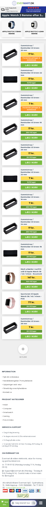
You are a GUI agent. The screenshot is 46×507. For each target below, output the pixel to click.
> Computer (7, 408)
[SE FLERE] (23, 349)
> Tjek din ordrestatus (10, 377)
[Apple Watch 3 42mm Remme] (34, 28)
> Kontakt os (7, 392)
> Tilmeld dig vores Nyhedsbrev (14, 388)
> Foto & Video (8, 420)
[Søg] (34, 503)
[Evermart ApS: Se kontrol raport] (23, 496)
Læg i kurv (31, 65)
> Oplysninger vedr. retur (12, 385)
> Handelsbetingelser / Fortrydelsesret (17, 381)
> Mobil (5, 405)
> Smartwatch (7, 412)
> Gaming (5, 416)
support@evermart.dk (15, 488)
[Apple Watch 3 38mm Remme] (11, 28)
